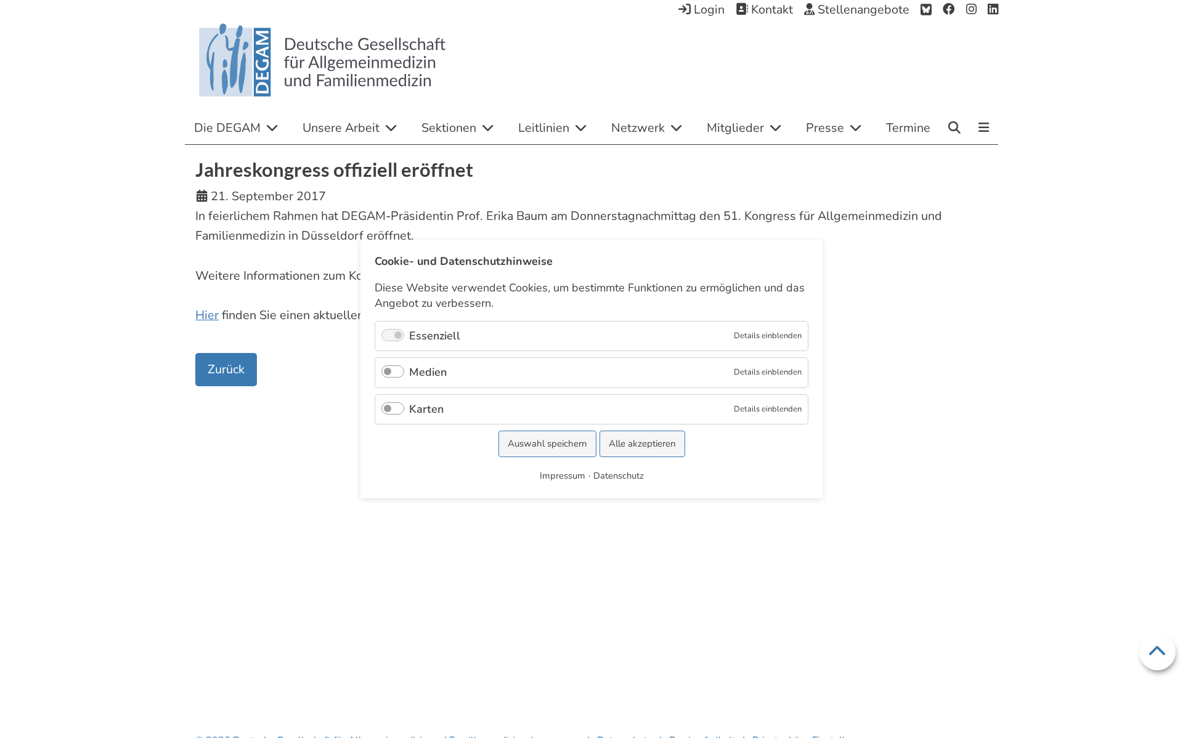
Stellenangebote (862, 9)
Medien (428, 372)
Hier (207, 315)
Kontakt (770, 9)
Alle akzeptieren (642, 443)
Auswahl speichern (547, 443)
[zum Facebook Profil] (949, 10)
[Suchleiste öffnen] (954, 127)
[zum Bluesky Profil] (926, 10)
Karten (426, 409)
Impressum (562, 475)
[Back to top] (1157, 652)
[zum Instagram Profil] (971, 10)
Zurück (226, 369)
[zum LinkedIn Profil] (993, 10)
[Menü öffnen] (983, 129)
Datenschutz (618, 475)
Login (708, 9)
